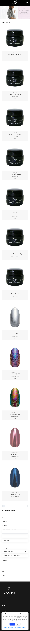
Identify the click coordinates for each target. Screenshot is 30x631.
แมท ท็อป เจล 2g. (15, 214)
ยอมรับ (12, 624)
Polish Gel (4, 560)
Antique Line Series (8, 536)
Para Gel (4, 609)
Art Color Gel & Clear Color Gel (10, 529)
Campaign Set (5, 517)
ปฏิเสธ (18, 624)
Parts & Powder (6, 564)
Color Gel (4, 525)
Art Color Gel (7, 531)
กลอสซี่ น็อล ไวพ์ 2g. (15, 134)
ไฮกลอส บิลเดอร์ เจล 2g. (15, 254)
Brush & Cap (5, 568)
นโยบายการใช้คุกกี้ (8, 627)
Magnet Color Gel (6, 548)
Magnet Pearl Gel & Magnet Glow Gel (13, 555)
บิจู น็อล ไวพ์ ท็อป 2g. (15, 174)
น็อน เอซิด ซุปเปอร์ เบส (15, 54)
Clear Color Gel (7, 540)
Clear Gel (4, 521)
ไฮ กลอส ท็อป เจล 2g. (15, 94)
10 (26, 506)
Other (3, 575)
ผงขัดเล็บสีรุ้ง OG (15, 414)
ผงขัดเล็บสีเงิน (15, 334)
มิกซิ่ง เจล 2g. (15, 294)
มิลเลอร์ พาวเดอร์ (15, 454)
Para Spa (4, 611)
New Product (5, 514)
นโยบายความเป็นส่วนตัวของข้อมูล (19, 627)
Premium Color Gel (7, 545)
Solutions (4, 571)
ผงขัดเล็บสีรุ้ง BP (15, 374)
